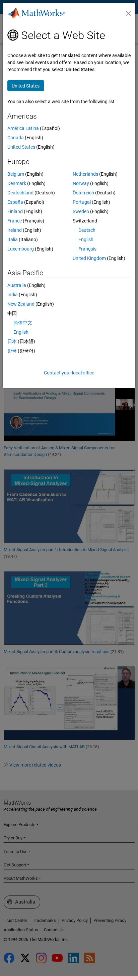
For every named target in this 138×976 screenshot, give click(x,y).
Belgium (15, 174)
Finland (15, 211)
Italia (12, 239)
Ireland (14, 230)
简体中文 (22, 322)
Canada (15, 137)
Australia (16, 285)
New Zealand (20, 304)
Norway (81, 183)
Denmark (16, 183)
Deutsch (86, 230)
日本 (12, 341)
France (14, 220)
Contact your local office (69, 372)
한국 (12, 350)
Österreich (83, 192)
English (85, 239)
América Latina (23, 128)
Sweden (81, 211)
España (15, 202)
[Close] (128, 13)
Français (87, 249)
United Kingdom (89, 258)
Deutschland (20, 192)
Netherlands (85, 174)
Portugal (82, 202)
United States (21, 147)
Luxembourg (20, 249)
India (12, 294)
